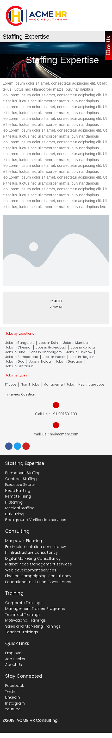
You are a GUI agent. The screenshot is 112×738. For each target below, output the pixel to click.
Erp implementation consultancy (35, 546)
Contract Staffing (21, 478)
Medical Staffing (20, 508)
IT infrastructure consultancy (31, 552)
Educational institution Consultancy (38, 582)
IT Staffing (14, 502)
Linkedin (12, 697)
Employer (14, 653)
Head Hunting (17, 490)
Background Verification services (35, 519)
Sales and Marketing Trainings (33, 626)
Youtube (13, 709)
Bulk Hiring (14, 514)
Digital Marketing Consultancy (33, 558)
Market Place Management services (38, 564)
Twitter (11, 691)
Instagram (15, 703)
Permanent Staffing (23, 472)
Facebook (14, 685)
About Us (13, 664)
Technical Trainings (23, 614)
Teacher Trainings (21, 632)
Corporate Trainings (23, 602)
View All (56, 306)
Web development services (30, 570)
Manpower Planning (23, 540)
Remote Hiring (18, 496)
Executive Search (20, 484)
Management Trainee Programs (35, 608)
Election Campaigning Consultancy (38, 575)
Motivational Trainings (25, 620)
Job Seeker (15, 659)
